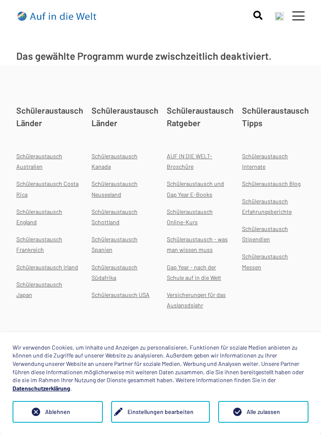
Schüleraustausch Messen (265, 261)
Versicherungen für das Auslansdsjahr (196, 300)
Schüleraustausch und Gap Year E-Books (195, 189)
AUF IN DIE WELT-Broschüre (189, 161)
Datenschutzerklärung (41, 388)
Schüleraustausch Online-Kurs (190, 217)
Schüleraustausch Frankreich (39, 244)
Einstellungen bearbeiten (160, 411)
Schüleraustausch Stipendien (265, 234)
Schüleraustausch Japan (39, 289)
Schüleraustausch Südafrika (115, 272)
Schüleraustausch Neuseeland (115, 189)
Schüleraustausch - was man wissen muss (197, 244)
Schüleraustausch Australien (39, 161)
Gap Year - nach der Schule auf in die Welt (194, 272)
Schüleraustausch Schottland (115, 217)
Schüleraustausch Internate (265, 161)
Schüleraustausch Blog (271, 183)
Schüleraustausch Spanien (115, 244)
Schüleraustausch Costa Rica (47, 189)
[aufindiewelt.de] (57, 16)
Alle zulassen (263, 411)
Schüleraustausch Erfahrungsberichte (267, 206)
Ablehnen (57, 411)
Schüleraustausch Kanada (115, 161)
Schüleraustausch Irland (47, 267)
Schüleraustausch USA (121, 294)
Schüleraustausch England (39, 217)
